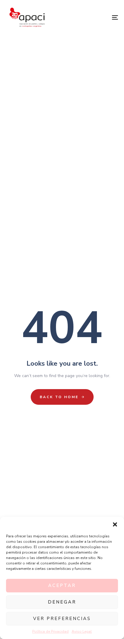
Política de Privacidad (50, 631)
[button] (115, 524)
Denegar (62, 602)
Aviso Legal (82, 631)
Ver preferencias (62, 619)
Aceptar (62, 585)
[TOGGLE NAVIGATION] (99, 17)
